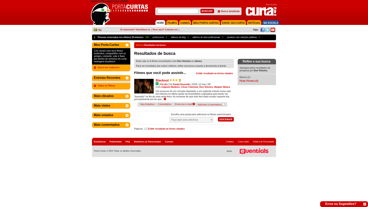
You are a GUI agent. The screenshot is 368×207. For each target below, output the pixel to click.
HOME (160, 22)
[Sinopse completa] (165, 99)
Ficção (164, 84)
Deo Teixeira (206, 87)
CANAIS (185, 22)
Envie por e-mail (183, 104)
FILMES (172, 22)
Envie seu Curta (233, 22)
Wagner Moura (222, 87)
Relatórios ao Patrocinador (147, 141)
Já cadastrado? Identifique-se (135, 29)
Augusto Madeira (170, 87)
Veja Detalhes (147, 104)
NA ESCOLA (271, 22)
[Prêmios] (179, 80)
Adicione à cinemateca (210, 104)
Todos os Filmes (106, 85)
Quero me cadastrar (109, 67)
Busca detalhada (230, 11)
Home (139, 45)
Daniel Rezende (181, 84)
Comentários (164, 104)
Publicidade (116, 141)
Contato (169, 141)
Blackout (162, 80)
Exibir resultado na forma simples (214, 73)
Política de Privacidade (263, 141)
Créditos (230, 141)
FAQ (128, 141)
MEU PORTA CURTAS (206, 22)
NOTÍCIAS (254, 22)
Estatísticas (100, 141)
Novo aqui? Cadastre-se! (165, 29)
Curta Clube (243, 141)
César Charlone (189, 87)
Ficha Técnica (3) (249, 81)
